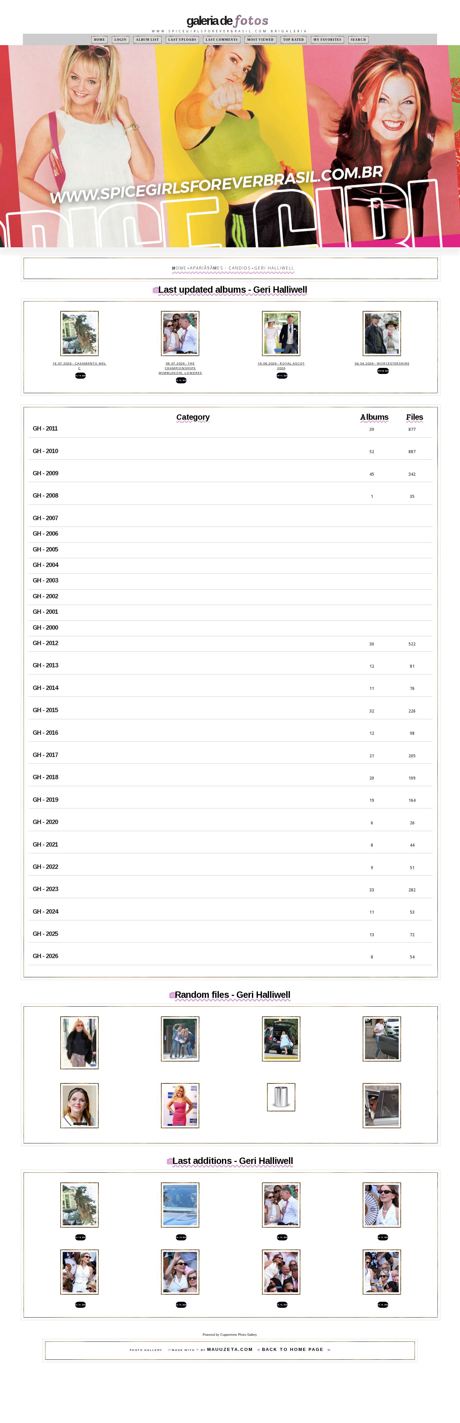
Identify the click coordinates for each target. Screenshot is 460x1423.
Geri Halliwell (266, 267)
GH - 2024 (45, 898)
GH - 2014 (45, 675)
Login (134, 39)
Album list (158, 39)
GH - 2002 (45, 583)
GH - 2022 (45, 854)
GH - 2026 (45, 943)
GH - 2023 (45, 876)
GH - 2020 (45, 809)
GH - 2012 (45, 630)
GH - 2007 (45, 505)
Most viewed (256, 39)
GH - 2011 (45, 415)
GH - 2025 (45, 921)
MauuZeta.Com (240, 1323)
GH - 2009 (45, 460)
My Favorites (315, 39)
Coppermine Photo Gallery (238, 1308)
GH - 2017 (45, 742)
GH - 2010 (45, 438)
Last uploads (189, 39)
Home (116, 39)
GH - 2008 (45, 482)
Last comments (223, 39)
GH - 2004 (45, 552)
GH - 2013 (45, 652)
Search (342, 39)
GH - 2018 (45, 764)
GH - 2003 (45, 567)
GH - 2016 (45, 719)
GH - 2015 (45, 697)
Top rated (285, 39)
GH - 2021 (45, 831)
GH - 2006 (45, 520)
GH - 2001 (45, 599)
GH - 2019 (45, 787)
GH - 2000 (45, 614)
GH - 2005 (45, 536)
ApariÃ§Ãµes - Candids (224, 267)
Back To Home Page (286, 1323)
